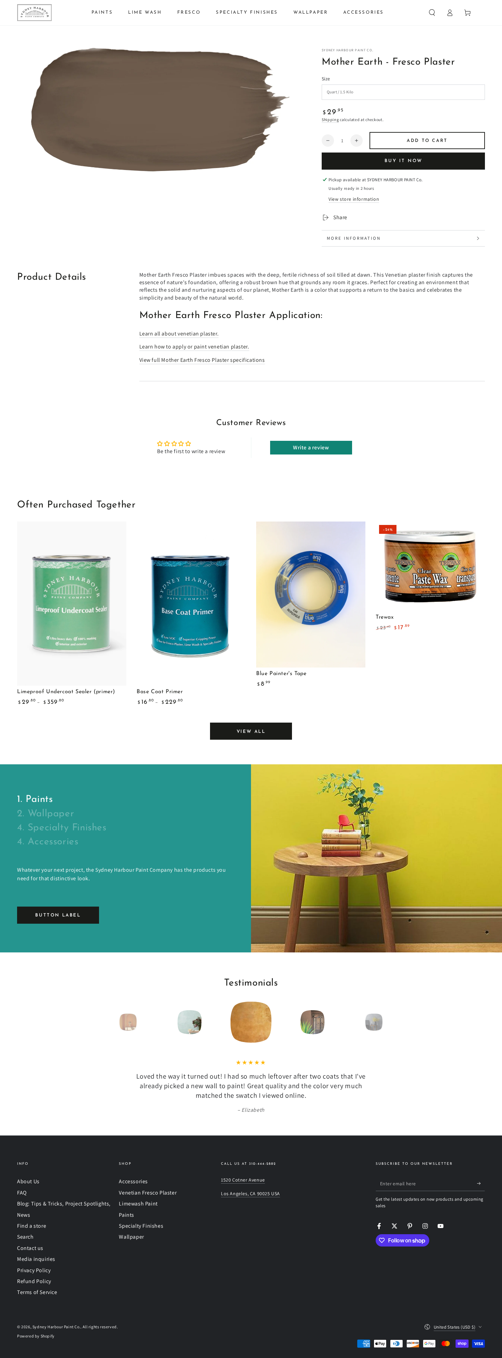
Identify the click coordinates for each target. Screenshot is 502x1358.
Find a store (31, 1225)
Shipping (330, 119)
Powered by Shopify (36, 1336)
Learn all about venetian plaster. (179, 333)
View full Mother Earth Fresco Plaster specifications (202, 360)
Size (326, 79)
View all (251, 731)
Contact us (30, 1248)
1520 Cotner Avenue (243, 1180)
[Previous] (113, 1022)
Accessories (133, 1181)
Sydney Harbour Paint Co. (347, 50)
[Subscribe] (481, 1183)
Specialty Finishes (141, 1225)
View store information (354, 199)
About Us (28, 1181)
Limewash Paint (138, 1203)
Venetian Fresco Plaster (148, 1192)
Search (25, 1236)
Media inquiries (36, 1259)
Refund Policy (34, 1281)
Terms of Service (37, 1292)
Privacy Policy (34, 1270)
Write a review (311, 447)
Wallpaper (131, 1236)
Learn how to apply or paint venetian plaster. (194, 346)
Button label (58, 915)
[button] (432, 12)
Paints (126, 1214)
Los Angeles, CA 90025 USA (250, 1193)
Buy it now (403, 161)
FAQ (22, 1192)
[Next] (389, 1022)
